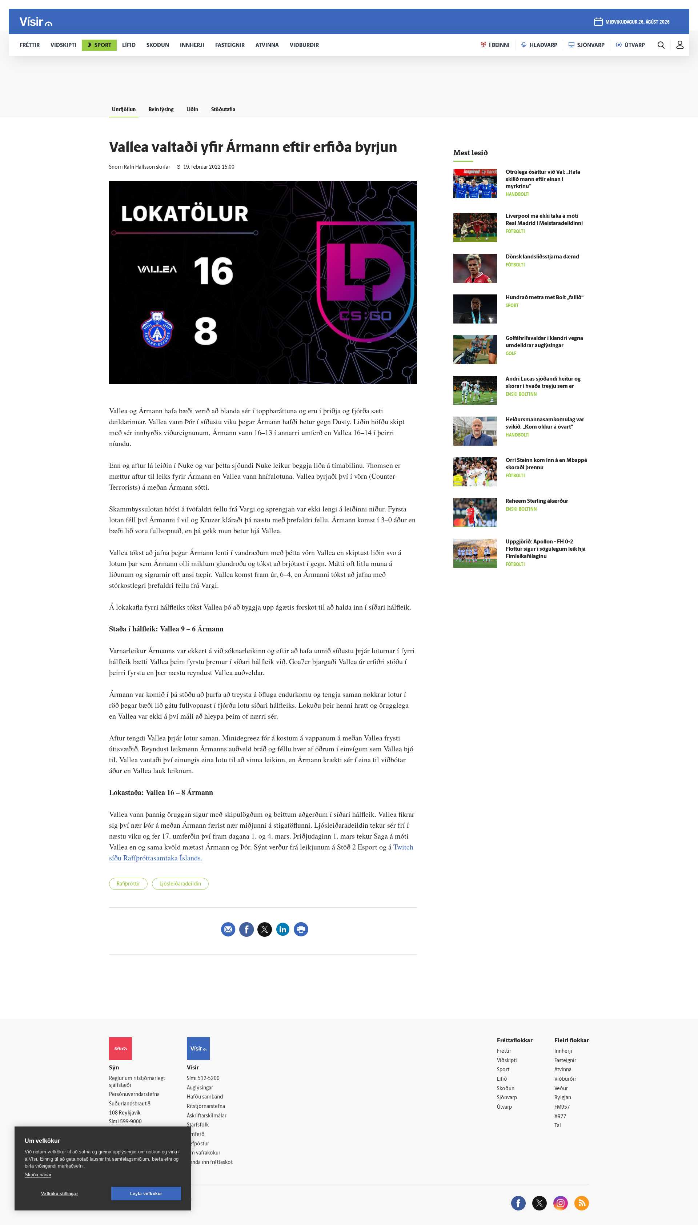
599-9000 (131, 1122)
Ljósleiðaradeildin (180, 884)
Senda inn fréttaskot (210, 1162)
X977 (560, 1117)
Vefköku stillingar (59, 1193)
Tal (557, 1126)
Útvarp (504, 1107)
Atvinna (562, 1070)
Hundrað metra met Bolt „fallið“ (544, 298)
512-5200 (209, 1078)
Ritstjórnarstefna (206, 1106)
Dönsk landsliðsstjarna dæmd (542, 257)
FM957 (562, 1107)
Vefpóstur (198, 1144)
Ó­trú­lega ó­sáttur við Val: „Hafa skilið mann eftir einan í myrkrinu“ (543, 180)
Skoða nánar (38, 1174)
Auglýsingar (200, 1088)
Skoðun (505, 1089)
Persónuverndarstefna (134, 1094)
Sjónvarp (507, 1098)
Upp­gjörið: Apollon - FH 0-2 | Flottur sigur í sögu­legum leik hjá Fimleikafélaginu (546, 549)
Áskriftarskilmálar (206, 1116)
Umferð (196, 1134)
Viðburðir (565, 1079)
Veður (561, 1089)
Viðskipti (507, 1061)
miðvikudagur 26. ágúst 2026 (638, 22)
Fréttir (504, 1051)
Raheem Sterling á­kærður (537, 501)
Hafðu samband (205, 1097)
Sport (503, 1070)
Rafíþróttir (128, 884)
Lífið (502, 1079)
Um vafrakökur (203, 1153)
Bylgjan (562, 1098)
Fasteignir (565, 1061)
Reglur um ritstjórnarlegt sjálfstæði (137, 1082)
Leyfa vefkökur (146, 1193)
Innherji (563, 1051)
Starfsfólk (198, 1125)
